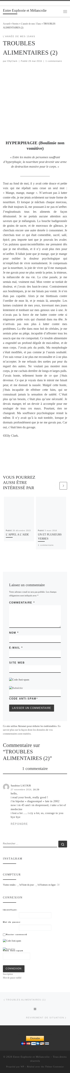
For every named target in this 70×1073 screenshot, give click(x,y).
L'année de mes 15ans (31, 23)
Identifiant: (10, 910)
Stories (15, 23)
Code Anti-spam (22, 698)
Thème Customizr (54, 1066)
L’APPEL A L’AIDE (17, 534)
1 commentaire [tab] (35, 768)
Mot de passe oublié (12, 977)
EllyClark (12, 61)
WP (22, 1066)
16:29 (36, 789)
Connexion (14, 968)
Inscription (8, 974)
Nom (14, 632)
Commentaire (22, 602)
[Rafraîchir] (16, 687)
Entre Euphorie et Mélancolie (31, 1056)
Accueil (6, 23)
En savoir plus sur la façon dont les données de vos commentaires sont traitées (32, 730)
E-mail (16, 647)
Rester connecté (16, 934)
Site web (17, 662)
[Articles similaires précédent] (55, 486)
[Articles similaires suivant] (63, 486)
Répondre (19, 823)
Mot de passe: (12, 922)
